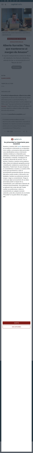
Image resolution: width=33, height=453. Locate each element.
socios (19, 146)
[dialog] (16, 294)
